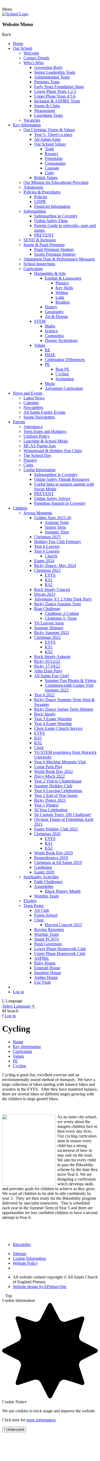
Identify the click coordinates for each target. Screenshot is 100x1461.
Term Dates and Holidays (44, 431)
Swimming (64, 378)
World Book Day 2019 (53, 853)
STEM (40, 321)
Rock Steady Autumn (52, 656)
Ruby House (44, 963)
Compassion (55, 163)
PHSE (50, 355)
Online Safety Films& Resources (61, 479)
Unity (49, 173)
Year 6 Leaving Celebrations (58, 790)
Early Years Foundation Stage (59, 86)
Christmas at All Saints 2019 (58, 862)
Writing (61, 292)
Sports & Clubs (47, 106)
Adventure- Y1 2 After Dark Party (63, 599)
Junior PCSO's (46, 939)
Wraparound (44, 110)
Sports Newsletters (39, 417)
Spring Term (55, 527)
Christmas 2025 (47, 537)
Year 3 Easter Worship (53, 719)
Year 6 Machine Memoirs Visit (60, 762)
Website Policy (25, 1263)
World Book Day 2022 (53, 771)
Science (51, 331)
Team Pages (33, 905)
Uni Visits (42, 982)
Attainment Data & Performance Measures (59, 259)
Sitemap (19, 1253)
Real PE (62, 369)
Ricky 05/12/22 (47, 661)
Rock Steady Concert (52, 589)
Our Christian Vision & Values (49, 129)
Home (18, 43)
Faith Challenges (48, 881)
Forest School (45, 915)
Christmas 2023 (47, 570)
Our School (22, 48)
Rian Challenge (47, 608)
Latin (59, 297)
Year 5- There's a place (53, 134)
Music (50, 383)
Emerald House (47, 968)
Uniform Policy (36, 436)
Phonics (62, 283)
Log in (18, 992)
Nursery (30, 460)
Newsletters (33, 407)
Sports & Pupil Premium (44, 244)
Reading (62, 302)
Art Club (41, 910)
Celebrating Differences (65, 359)
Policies (40, 196)
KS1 (49, 580)
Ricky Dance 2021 (50, 800)
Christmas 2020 (47, 833)
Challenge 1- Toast (61, 618)
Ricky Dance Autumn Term (57, 604)
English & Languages (63, 278)
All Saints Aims (47, 139)
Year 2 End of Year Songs (56, 795)
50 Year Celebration (50, 810)
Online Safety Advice (52, 498)
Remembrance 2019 (51, 857)
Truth (49, 149)
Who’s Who (33, 62)
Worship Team (46, 896)
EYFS (50, 575)
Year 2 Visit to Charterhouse (58, 781)
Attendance (33, 426)
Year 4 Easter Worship (53, 723)
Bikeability (22, 1244)
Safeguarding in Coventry (56, 216)
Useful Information (39, 469)
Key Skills (64, 287)
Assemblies (43, 886)
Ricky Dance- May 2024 (55, 565)
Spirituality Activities (41, 877)
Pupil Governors (48, 944)
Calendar (31, 402)
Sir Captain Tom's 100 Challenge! (62, 814)
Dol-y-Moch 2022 (49, 776)
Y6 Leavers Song (49, 623)
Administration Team (52, 77)
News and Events (27, 393)
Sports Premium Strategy (55, 254)
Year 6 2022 (44, 695)
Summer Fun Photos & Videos (70, 680)
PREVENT (44, 235)
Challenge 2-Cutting (62, 613)
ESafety (30, 901)
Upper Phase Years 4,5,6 (54, 96)
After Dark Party (48, 671)
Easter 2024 (44, 560)
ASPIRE (41, 958)
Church (51, 556)
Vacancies (31, 120)
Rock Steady (45, 714)
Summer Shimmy (48, 628)
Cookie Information (29, 1258)
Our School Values (50, 144)
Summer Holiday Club (53, 786)
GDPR (40, 201)
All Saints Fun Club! (51, 675)
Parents (19, 422)
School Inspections (39, 264)
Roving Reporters (49, 929)
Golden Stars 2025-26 (52, 517)
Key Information (27, 125)
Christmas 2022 (47, 637)
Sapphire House (47, 972)
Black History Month (63, 891)
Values (39, 345)
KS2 (49, 584)
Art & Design (56, 316)
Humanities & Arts (50, 273)
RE (47, 350)
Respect (51, 153)
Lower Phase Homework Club (60, 948)
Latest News (34, 398)
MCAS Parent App (39, 446)
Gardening (43, 867)
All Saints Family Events (44, 412)
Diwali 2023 (44, 594)
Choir (39, 747)
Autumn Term (57, 522)
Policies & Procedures (42, 192)
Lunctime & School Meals (45, 441)
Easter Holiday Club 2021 (56, 829)
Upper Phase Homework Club (59, 953)
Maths (50, 326)
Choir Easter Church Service (58, 728)
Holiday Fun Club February (57, 541)
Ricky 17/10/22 (47, 666)
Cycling (62, 374)
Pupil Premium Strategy (54, 249)
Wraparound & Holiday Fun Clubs (52, 450)
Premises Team (46, 82)
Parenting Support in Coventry (60, 503)
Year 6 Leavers (46, 546)
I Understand (14, 1429)
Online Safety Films (51, 220)
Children (20, 508)
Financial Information (52, 206)
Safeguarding (34, 211)
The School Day (37, 455)
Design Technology (61, 340)
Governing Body (48, 67)
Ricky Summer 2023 (51, 632)
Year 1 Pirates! (46, 805)
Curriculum (33, 268)
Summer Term (57, 532)
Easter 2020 (44, 872)
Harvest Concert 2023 (63, 924)
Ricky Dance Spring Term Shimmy (64, 709)
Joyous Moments (37, 513)
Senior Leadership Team (54, 72)
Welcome (31, 53)
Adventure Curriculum (64, 388)
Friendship (54, 158)
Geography (54, 311)
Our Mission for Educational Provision (56, 182)
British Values (46, 177)
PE (47, 364)
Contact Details (36, 58)
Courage (52, 168)
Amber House (46, 977)
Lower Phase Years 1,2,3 (55, 91)
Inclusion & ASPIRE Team (57, 101)
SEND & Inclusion (39, 240)
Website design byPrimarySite (39, 1286)
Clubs (28, 465)
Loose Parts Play (48, 766)
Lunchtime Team (48, 115)
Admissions (33, 187)
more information (40, 1420)
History (51, 307)
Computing (54, 335)
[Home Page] (15, 14)
